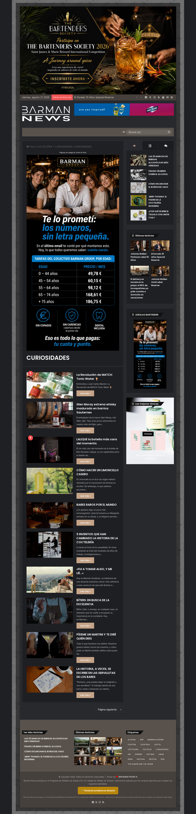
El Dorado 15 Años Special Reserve (158, 256)
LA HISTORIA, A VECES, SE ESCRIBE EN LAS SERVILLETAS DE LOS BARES (95, 673)
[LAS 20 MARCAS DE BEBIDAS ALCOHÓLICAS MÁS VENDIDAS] (138, 160)
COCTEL (157, 744)
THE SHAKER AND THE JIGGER (140, 764)
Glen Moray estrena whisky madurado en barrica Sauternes (96, 408)
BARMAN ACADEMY (156, 740)
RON (162, 759)
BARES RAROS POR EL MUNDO (96, 505)
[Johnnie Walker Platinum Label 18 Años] (140, 245)
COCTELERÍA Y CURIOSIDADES (54, 146)
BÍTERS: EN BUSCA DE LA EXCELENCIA (92, 602)
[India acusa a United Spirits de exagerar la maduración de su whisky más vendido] (98, 751)
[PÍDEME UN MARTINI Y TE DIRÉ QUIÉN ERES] (50, 645)
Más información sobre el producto (150, 457)
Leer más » (85, 393)
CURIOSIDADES (162, 749)
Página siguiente (107, 709)
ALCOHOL (132, 740)
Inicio (32, 146)
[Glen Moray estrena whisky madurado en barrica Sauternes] (50, 415)
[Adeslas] (150, 354)
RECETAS (153, 759)
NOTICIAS (141, 759)
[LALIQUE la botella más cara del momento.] (50, 450)
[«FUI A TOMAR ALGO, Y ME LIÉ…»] (50, 580)
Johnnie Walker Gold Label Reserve (159, 282)
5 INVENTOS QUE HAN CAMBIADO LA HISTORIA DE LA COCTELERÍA (97, 538)
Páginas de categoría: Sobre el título (72, 153)
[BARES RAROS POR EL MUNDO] (50, 515)
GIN (129, 754)
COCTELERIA (133, 749)
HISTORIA (150, 754)
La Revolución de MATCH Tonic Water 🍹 (94, 377)
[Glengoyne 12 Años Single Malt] (114, 751)
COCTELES (147, 749)
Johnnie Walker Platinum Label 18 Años (140, 256)
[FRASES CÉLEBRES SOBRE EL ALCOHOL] (138, 174)
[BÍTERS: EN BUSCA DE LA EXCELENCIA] (50, 611)
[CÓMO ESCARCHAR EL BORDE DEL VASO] (138, 187)
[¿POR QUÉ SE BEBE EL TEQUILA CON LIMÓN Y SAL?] (138, 215)
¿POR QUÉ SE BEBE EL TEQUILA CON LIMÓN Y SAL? (159, 214)
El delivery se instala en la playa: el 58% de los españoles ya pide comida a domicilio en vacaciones (130, 97)
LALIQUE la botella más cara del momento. (96, 441)
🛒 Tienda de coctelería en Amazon (98, 790)
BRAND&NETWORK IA (128, 777)
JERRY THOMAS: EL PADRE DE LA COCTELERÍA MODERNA (158, 201)
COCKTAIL (132, 744)
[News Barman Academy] (46, 113)
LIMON (161, 754)
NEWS (130, 759)
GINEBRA (138, 754)
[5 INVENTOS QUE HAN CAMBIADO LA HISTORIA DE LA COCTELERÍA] (50, 545)
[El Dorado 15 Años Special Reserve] (160, 245)
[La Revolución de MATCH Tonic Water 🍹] (50, 385)
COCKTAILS (145, 744)
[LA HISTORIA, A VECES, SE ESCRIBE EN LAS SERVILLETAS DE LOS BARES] (50, 679)
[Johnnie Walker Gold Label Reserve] (160, 271)
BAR (141, 740)
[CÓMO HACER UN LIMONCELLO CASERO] (50, 481)
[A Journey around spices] (98, 50)
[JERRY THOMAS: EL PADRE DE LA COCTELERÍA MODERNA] (138, 200)
